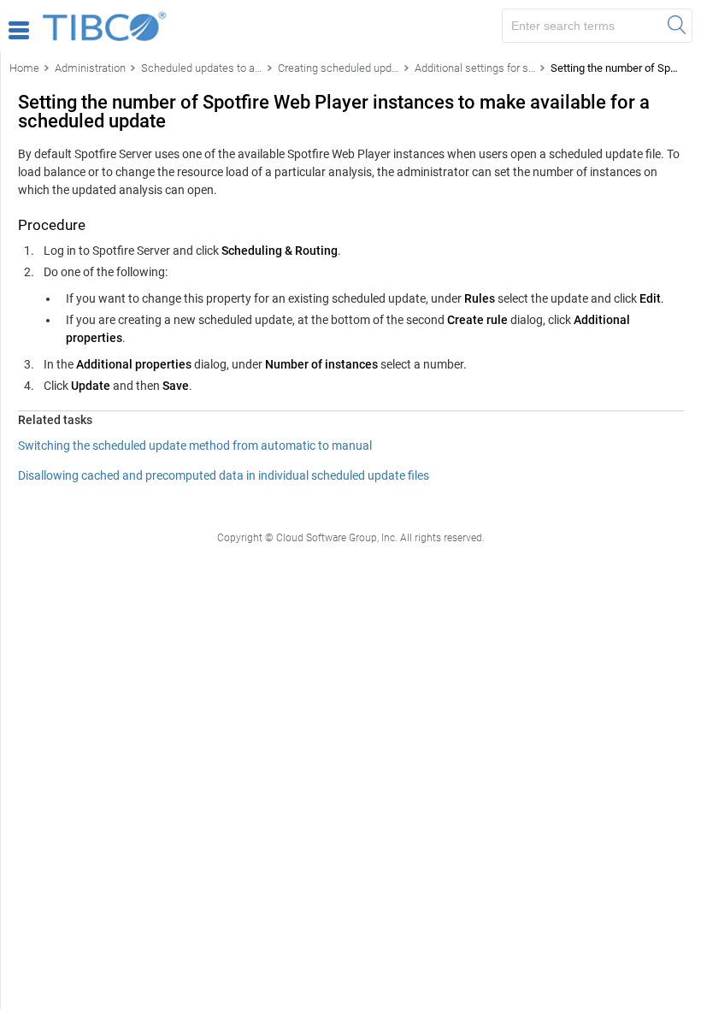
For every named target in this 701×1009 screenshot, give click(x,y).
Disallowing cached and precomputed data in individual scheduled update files (223, 475)
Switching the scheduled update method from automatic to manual (195, 445)
